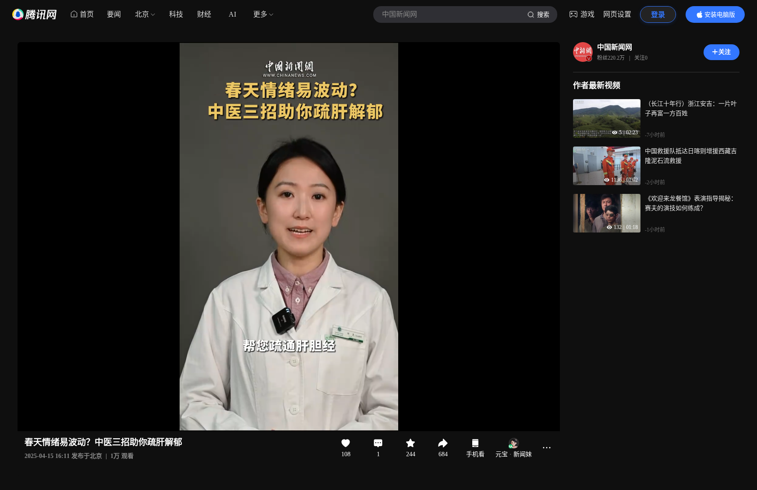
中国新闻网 (614, 47)
